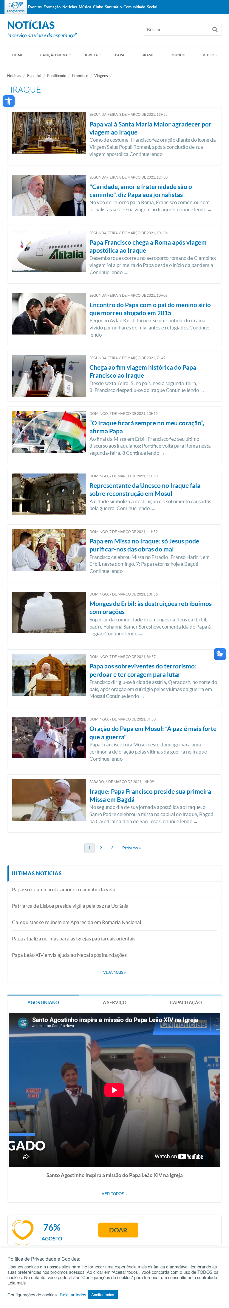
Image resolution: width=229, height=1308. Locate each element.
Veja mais (114, 972)
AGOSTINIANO (43, 1002)
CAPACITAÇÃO (186, 1002)
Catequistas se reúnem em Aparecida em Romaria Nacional (76, 922)
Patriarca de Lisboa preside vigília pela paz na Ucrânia (70, 906)
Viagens (101, 76)
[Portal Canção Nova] (15, 7)
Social (152, 7)
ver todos (115, 1193)
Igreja (91, 55)
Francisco (80, 76)
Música (85, 7)
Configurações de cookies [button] (32, 1294)
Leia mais (16, 1282)
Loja (46, 21)
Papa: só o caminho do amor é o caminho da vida (63, 889)
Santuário (113, 7)
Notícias (14, 76)
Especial (34, 76)
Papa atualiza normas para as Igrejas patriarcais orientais (73, 938)
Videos (210, 55)
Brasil (148, 55)
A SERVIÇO (114, 1002)
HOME (17, 55)
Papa (120, 55)
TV (20, 21)
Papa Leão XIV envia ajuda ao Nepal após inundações (69, 955)
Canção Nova (54, 55)
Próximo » (131, 848)
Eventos (35, 7)
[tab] (43, 1002)
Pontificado (56, 76)
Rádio (32, 21)
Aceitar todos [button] (102, 1294)
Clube (98, 7)
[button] (9, 101)
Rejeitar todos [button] (73, 1294)
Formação (52, 7)
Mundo (178, 55)
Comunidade (134, 7)
